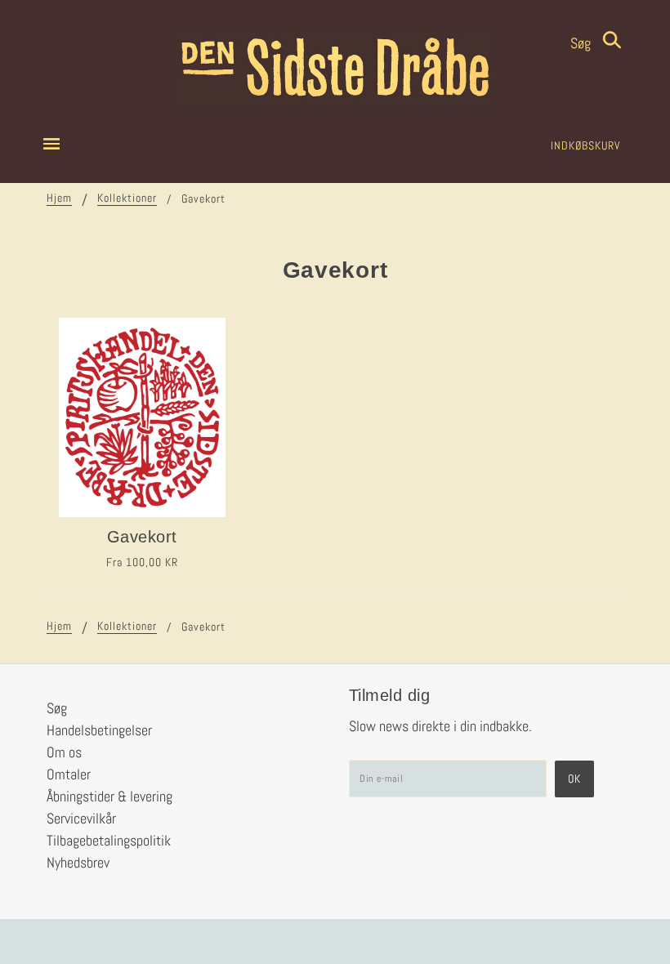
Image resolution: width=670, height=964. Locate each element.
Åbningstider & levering (109, 796)
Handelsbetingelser (99, 730)
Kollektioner (127, 198)
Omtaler (69, 774)
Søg (582, 42)
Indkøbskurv (586, 145)
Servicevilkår (81, 818)
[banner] (335, 69)
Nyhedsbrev (78, 862)
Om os (64, 752)
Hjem (59, 198)
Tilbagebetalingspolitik (109, 840)
